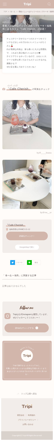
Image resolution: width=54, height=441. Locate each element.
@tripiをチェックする (24, 328)
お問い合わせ (27, 424)
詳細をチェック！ (27, 236)
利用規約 (31, 415)
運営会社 (20, 415)
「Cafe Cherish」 (19, 88)
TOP (5, 11)
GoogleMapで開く (27, 247)
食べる (12, 11)
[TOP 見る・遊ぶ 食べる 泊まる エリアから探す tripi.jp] (27, 4)
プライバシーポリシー (27, 420)
